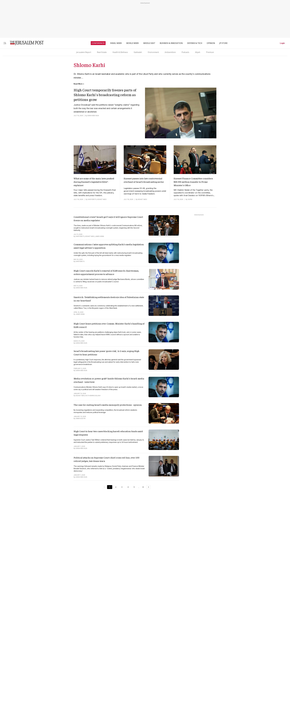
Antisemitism (170, 52)
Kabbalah (138, 52)
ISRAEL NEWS (116, 43)
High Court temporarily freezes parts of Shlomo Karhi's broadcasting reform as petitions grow (105, 95)
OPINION (211, 43)
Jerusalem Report (83, 52)
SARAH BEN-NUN (93, 115)
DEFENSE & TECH (194, 43)
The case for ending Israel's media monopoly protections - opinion (108, 404)
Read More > (79, 84)
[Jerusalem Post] (25, 43)
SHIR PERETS (92, 199)
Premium (210, 52)
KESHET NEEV (101, 199)
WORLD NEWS (132, 43)
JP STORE (223, 43)
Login (282, 43)
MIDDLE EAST (149, 43)
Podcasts (185, 52)
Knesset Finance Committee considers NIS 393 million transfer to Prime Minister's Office (193, 182)
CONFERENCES (98, 43)
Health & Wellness (120, 52)
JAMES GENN (99, 236)
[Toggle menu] (5, 43)
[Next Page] (148, 487)
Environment (153, 52)
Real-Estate (102, 52)
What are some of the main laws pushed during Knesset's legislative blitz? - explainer (94, 182)
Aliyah (197, 52)
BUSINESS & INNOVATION (171, 43)
